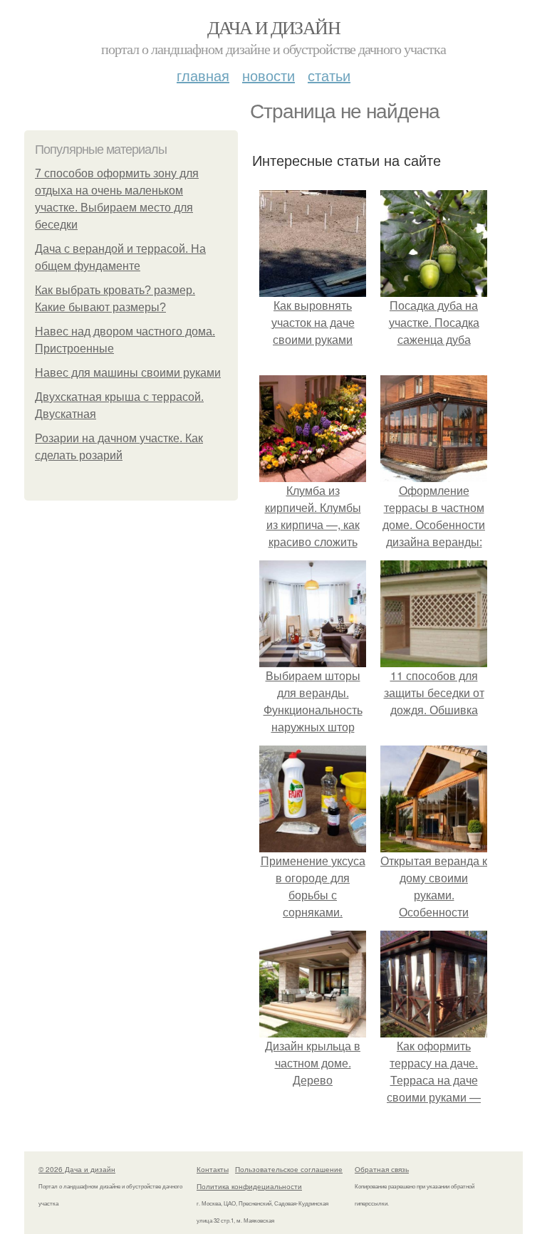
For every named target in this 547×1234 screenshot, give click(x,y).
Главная (203, 75)
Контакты (213, 1169)
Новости (268, 75)
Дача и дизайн (273, 27)
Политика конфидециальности (249, 1186)
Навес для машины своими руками (128, 373)
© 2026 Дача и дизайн (76, 1169)
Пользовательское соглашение (289, 1169)
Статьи (329, 75)
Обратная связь (382, 1169)
